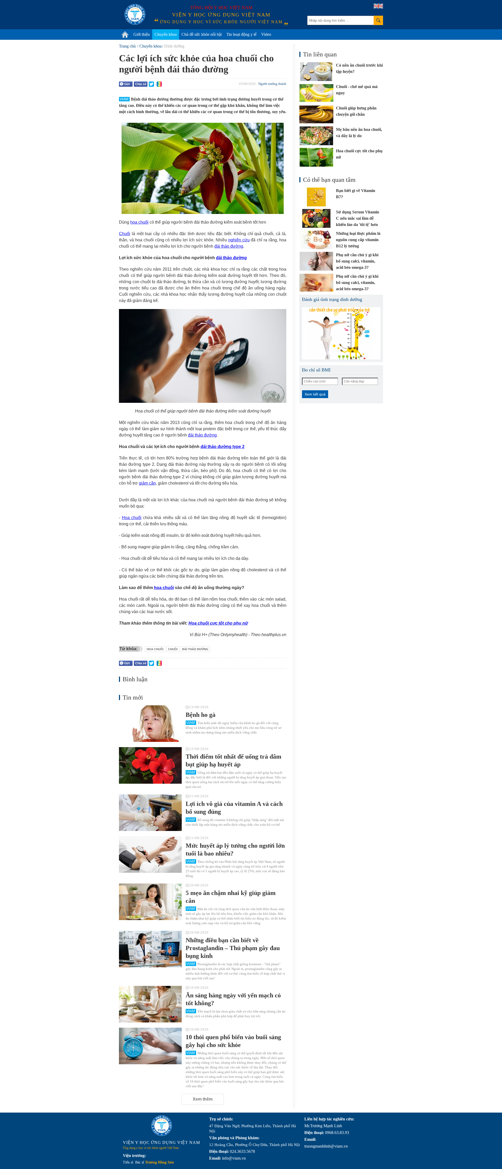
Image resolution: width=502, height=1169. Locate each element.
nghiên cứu (239, 240)
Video (266, 34)
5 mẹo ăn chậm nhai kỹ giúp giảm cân (231, 896)
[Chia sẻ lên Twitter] (151, 84)
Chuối (124, 233)
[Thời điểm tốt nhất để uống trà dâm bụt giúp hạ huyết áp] (150, 765)
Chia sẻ (140, 84)
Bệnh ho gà (200, 714)
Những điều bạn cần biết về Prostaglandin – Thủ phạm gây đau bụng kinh (233, 948)
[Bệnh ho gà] (150, 723)
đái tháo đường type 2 (222, 446)
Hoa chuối (131, 517)
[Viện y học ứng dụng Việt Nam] (161, 1125)
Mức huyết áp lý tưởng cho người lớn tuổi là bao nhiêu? (235, 849)
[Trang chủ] (125, 34)
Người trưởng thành (272, 84)
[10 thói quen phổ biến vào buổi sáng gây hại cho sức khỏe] (150, 1046)
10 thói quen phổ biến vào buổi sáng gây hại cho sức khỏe (233, 1041)
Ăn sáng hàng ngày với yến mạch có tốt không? (233, 999)
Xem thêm (203, 1099)
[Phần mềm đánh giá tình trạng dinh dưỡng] (341, 333)
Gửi (127, 84)
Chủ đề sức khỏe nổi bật (201, 34)
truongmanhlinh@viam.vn (326, 1146)
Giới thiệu (141, 34)
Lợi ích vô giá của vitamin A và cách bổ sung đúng (234, 807)
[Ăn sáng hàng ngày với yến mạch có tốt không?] (150, 1004)
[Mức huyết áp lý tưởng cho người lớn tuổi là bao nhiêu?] (150, 854)
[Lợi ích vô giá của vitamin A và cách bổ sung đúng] (150, 812)
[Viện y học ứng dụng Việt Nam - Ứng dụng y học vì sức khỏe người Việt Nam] (135, 14)
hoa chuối (139, 222)
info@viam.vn (234, 1158)
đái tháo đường (228, 246)
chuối (173, 649)
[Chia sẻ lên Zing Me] (159, 84)
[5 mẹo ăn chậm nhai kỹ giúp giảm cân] (150, 901)
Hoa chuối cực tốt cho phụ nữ (218, 623)
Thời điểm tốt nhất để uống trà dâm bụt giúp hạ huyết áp (233, 760)
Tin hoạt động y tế (241, 34)
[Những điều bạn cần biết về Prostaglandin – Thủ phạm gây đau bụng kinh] (150, 949)
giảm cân (147, 483)
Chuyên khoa (166, 34)
